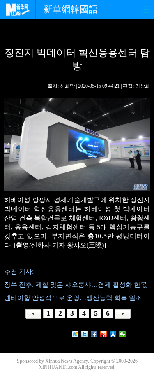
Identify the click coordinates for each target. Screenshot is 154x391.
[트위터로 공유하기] (84, 334)
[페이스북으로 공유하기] (94, 334)
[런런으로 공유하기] (113, 334)
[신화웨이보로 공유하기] (75, 334)
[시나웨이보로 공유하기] (103, 334)
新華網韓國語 (71, 9)
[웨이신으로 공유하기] (122, 334)
